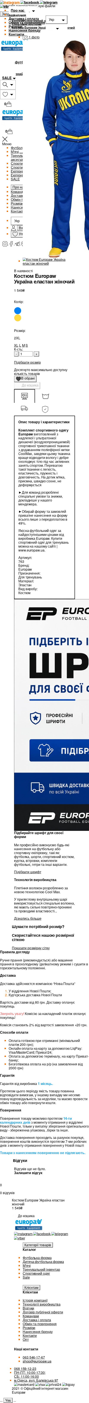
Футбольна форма (37, 1257)
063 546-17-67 (34, 1357)
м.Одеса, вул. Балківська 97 (36, 1380)
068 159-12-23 (25, 1368)
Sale (26, 1277)
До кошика (29, 385)
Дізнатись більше (27, 918)
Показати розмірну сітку (31, 947)
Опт (26, 1339)
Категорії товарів (37, 1244)
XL (16, 345)
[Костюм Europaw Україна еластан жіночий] (49, 260)
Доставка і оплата (24, 18)
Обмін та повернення (27, 22)
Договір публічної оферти (43, 1312)
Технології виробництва (41, 1304)
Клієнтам (31, 1287)
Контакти (16, 34)
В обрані (27, 379)
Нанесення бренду (24, 30)
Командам (17, 14)
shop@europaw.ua (37, 1361)
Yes (8, 1400)
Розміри (15, 26)
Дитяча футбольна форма (43, 1261)
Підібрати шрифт (27, 871)
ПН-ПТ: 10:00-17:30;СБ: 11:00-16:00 (30, 1374)
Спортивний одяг (36, 1273)
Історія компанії (35, 1300)
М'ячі (27, 1265)
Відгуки (28, 1308)
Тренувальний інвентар (41, 1269)
